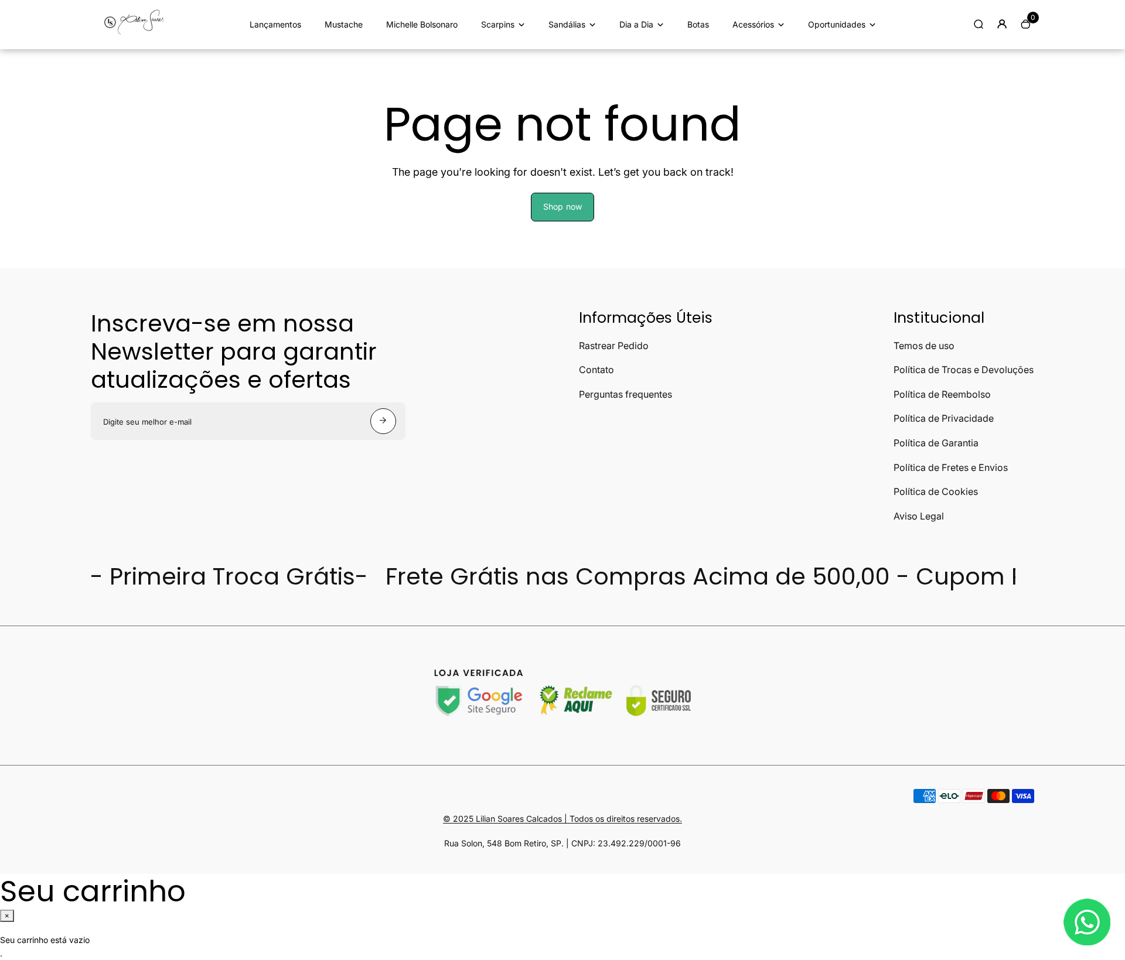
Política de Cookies (936, 491)
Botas (698, 24)
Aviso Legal (919, 516)
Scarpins (497, 24)
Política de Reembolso (942, 394)
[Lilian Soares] (138, 33)
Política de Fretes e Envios (951, 467)
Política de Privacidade (944, 418)
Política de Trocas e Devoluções (964, 369)
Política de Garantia (936, 443)
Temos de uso (924, 345)
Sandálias (566, 24)
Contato (596, 369)
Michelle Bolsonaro (422, 24)
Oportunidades (836, 24)
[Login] (1002, 24)
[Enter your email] (383, 421)
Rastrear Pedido (614, 345)
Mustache (344, 24)
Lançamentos (275, 24)
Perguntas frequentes (625, 394)
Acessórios (753, 24)
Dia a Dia (636, 24)
